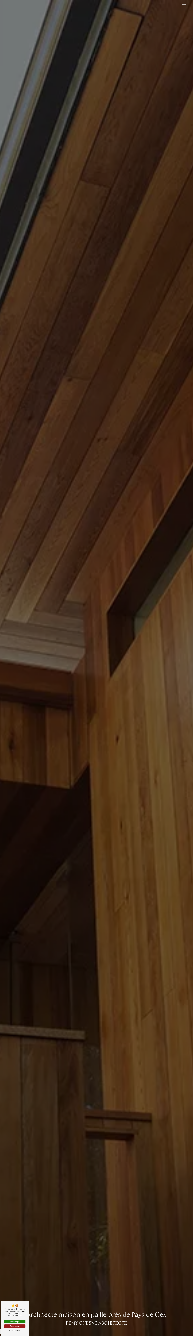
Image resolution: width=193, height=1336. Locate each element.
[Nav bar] (184, 5)
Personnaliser (15, 1330)
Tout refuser (15, 1326)
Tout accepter (15, 1321)
